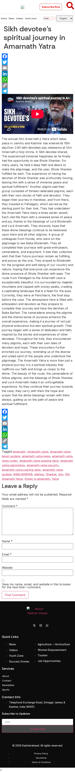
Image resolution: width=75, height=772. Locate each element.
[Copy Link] (37, 85)
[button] (5, 7)
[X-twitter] (34, 625)
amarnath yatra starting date (21, 470)
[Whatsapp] (47, 625)
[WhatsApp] (37, 79)
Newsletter (8, 685)
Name (7, 541)
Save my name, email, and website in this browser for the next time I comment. (36, 586)
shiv (60, 474)
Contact (6, 680)
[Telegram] (37, 91)
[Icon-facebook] (28, 625)
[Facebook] (37, 56)
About (5, 676)
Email (7, 554)
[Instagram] (41, 625)
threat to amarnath (37, 479)
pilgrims (39, 474)
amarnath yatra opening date (39, 461)
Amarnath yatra (37, 452)
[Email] (37, 68)
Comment (10, 506)
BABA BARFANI (22, 474)
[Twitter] (37, 62)
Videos (19, 18)
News (11, 18)
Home (4, 18)
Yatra (55, 479)
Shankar (51, 474)
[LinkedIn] (37, 74)
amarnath (19, 452)
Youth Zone (30, 18)
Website (7, 567)
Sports (5, 689)
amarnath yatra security (43, 465)
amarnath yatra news (36, 456)
